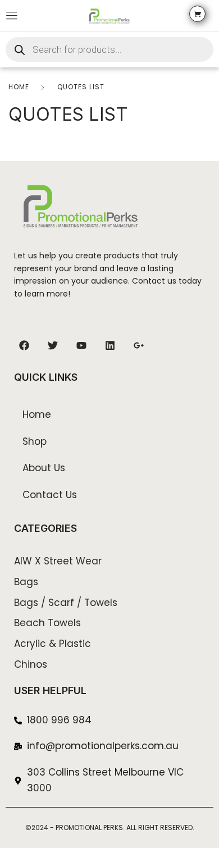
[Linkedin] (110, 345)
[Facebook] (24, 345)
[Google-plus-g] (139, 345)
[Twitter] (53, 345)
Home (18, 87)
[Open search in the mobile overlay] (109, 49)
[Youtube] (81, 345)
